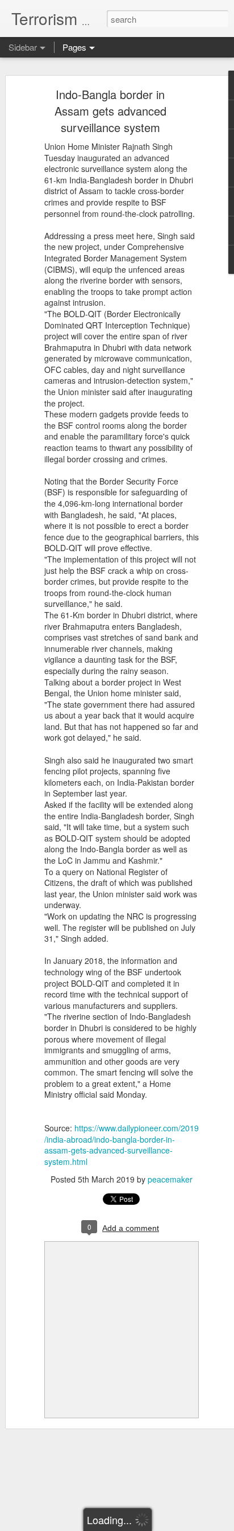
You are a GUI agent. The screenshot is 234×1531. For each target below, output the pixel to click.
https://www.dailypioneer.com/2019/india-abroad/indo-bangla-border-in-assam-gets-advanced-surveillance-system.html (121, 1144)
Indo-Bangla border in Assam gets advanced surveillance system (110, 111)
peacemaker (170, 1179)
